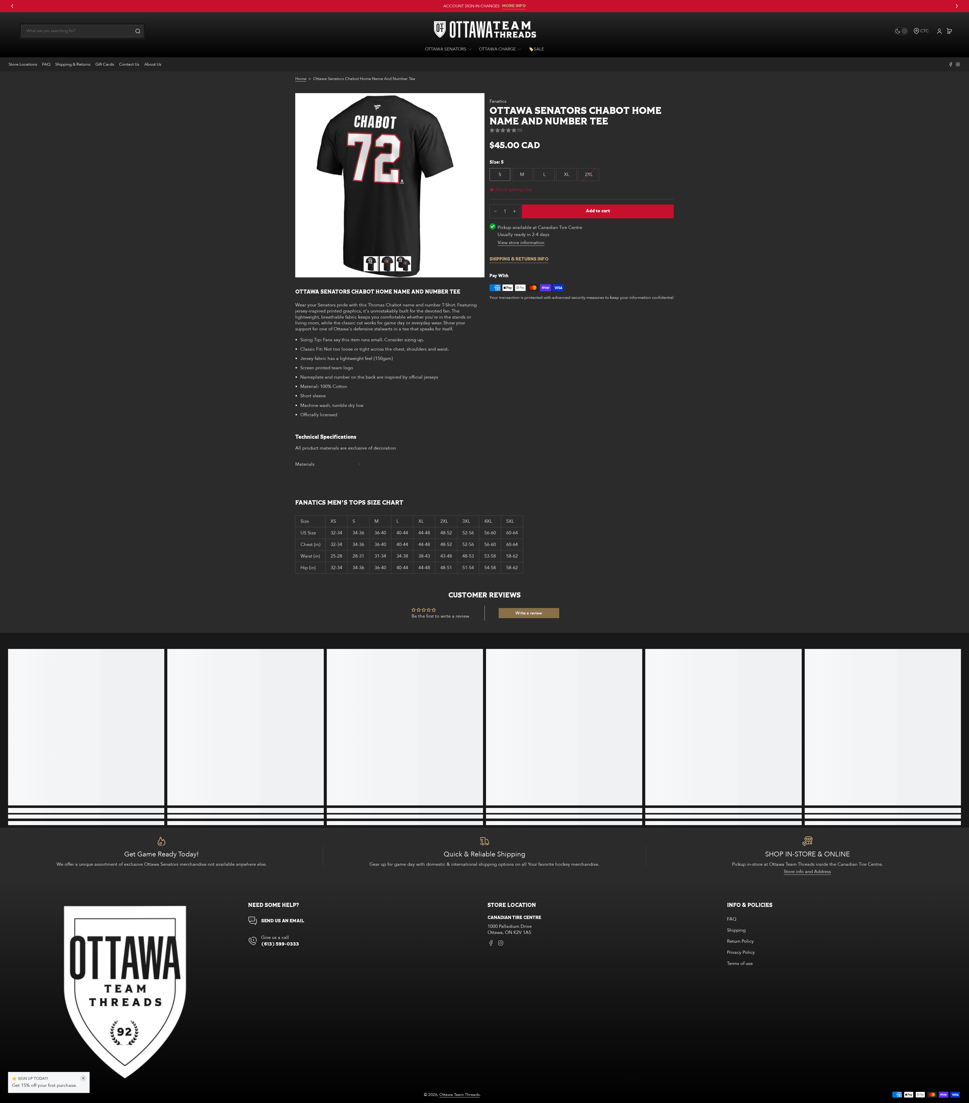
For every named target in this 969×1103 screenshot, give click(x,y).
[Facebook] (951, 64)
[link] (450, 49)
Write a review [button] (529, 613)
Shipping (736, 930)
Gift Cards (104, 64)
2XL (589, 174)
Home (300, 79)
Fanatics (498, 101)
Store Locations (23, 64)
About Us (152, 64)
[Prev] (12, 6)
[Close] (83, 1078)
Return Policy (740, 941)
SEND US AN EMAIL (282, 921)
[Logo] (484, 31)
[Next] (957, 6)
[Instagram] (958, 64)
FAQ (46, 64)
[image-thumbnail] (371, 263)
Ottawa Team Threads (459, 1094)
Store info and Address (807, 872)
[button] (921, 31)
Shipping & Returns (72, 64)
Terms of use (740, 963)
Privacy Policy (741, 952)
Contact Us (129, 64)
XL (566, 174)
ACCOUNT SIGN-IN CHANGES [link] (471, 6)
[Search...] (138, 31)
